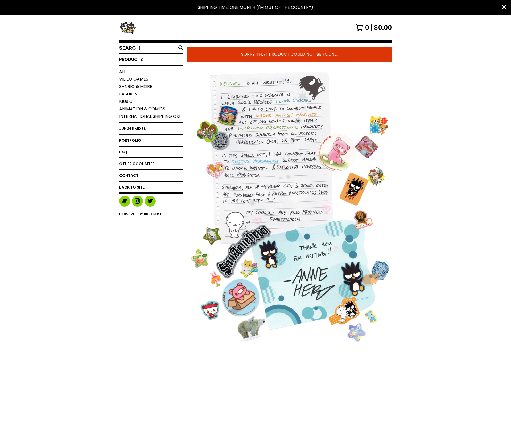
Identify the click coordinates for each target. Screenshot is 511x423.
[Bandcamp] (124, 201)
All (122, 72)
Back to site (132, 187)
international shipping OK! (149, 116)
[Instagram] (137, 201)
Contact (128, 175)
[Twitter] (150, 201)
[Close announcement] (504, 7)
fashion (128, 94)
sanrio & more (135, 86)
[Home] (127, 27)
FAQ (123, 152)
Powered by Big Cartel (142, 214)
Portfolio (130, 140)
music (126, 101)
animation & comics (142, 109)
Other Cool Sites (137, 163)
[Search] (180, 48)
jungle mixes (132, 128)
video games (133, 79)
